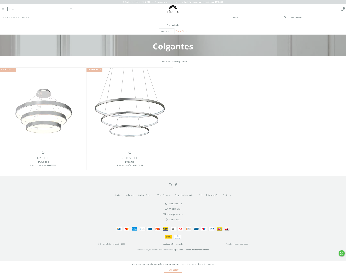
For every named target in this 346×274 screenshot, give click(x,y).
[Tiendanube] (173, 245)
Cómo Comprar (163, 195)
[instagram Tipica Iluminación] (170, 184)
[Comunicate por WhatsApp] (342, 253)
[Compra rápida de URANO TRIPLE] (43, 152)
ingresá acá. (178, 250)
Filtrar (235, 17)
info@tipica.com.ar (175, 214)
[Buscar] (71, 9)
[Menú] (4, 9)
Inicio (4, 17)
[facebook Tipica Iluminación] (175, 184)
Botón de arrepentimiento (197, 250)
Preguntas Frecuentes (184, 195)
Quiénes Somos (145, 195)
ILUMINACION (14, 17)
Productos (129, 195)
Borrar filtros (181, 31)
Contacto (227, 195)
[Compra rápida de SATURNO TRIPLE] (129, 152)
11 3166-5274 (175, 209)
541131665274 (175, 203)
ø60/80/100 (166, 31)
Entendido (173, 270)
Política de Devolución (208, 195)
